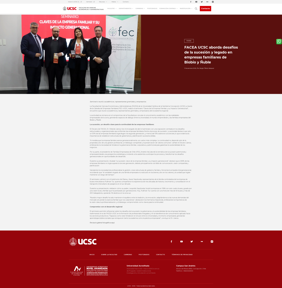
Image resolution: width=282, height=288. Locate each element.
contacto (160, 254)
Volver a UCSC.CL (73, 2)
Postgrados (144, 254)
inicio (92, 254)
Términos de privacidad (182, 254)
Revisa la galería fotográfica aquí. (102, 223)
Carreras (128, 254)
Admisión (89, 2)
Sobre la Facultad (109, 254)
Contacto (126, 2)
